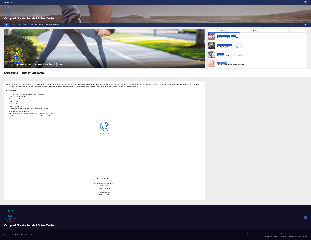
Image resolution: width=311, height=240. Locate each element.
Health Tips (220, 53)
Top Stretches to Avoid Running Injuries (229, 56)
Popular (257, 31)
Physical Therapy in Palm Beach (270, 236)
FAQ (220, 233)
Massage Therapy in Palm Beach (247, 233)
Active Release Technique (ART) (192, 233)
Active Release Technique (223, 36)
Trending (291, 31)
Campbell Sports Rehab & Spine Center (29, 18)
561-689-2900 (104, 133)
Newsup (27, 234)
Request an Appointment (294, 236)
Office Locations (53, 24)
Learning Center (37, 24)
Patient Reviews (303, 233)
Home (13, 24)
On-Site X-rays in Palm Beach (282, 233)
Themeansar (34, 234)
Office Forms (260, 233)
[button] (302, 24)
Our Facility (294, 233)
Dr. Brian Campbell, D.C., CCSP (209, 233)
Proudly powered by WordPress (12, 234)
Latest (224, 31)
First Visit (22, 24)
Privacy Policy (283, 236)
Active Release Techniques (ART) (227, 38)
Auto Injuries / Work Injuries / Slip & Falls (229, 47)
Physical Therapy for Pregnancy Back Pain (40, 64)
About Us (180, 233)
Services (233, 36)
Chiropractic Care (19, 61)
